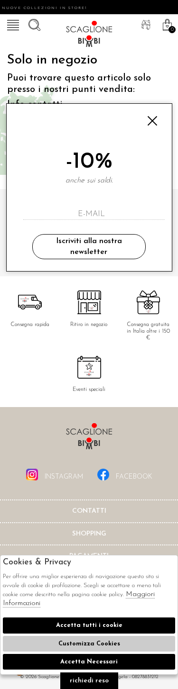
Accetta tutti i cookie (89, 625)
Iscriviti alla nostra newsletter (89, 246)
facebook (133, 476)
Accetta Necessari (89, 662)
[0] (166, 23)
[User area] (145, 23)
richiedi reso (89, 680)
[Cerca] (33, 23)
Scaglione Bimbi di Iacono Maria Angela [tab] (89, 439)
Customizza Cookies (89, 644)
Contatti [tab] (89, 511)
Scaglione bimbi (89, 35)
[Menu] (12, 23)
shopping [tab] (89, 533)
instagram (63, 476)
